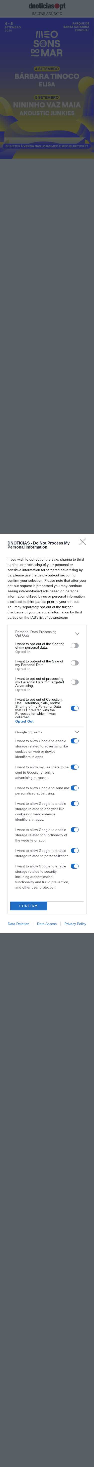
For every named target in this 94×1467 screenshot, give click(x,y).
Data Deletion (18, 924)
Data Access (47, 924)
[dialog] (47, 733)
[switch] (75, 645)
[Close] (84, 543)
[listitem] (47, 633)
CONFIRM (28, 906)
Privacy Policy (75, 924)
